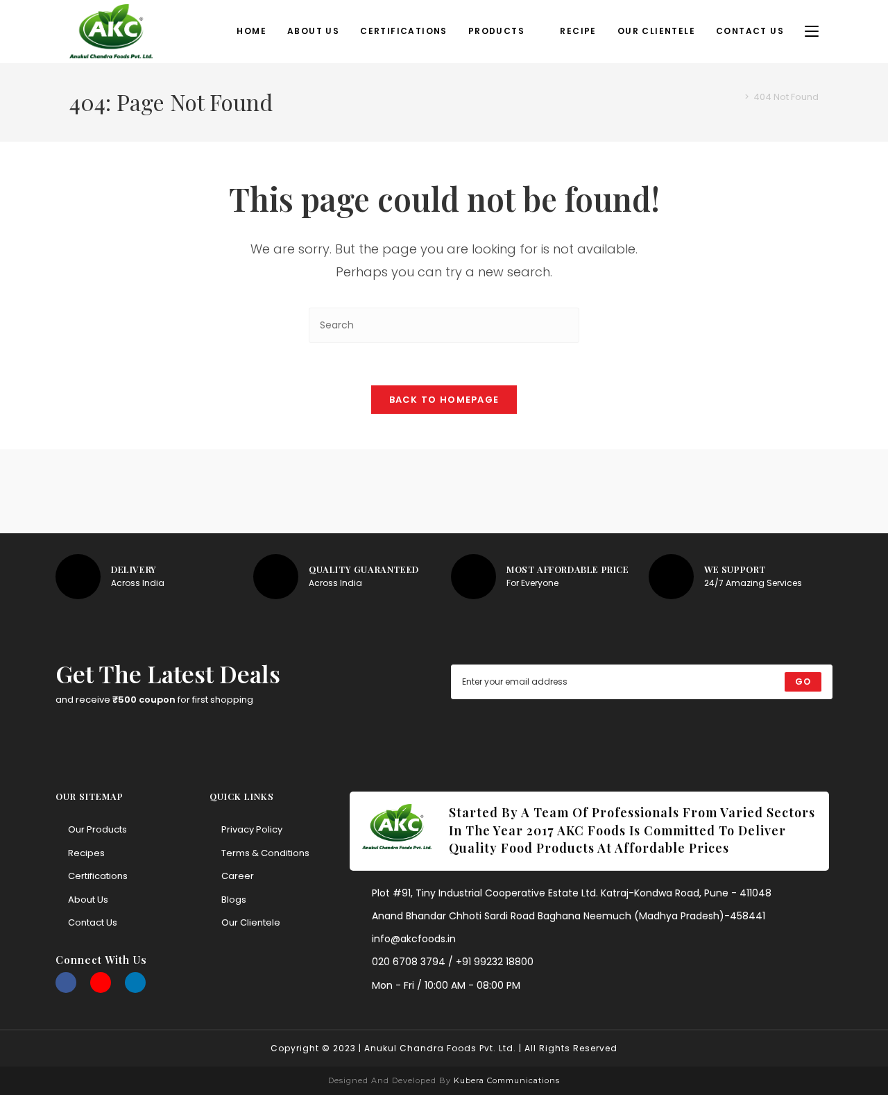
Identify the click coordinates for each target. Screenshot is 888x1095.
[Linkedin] (135, 982)
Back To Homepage (444, 399)
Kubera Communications (505, 1080)
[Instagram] (100, 982)
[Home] (736, 96)
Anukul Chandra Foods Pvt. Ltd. (440, 1048)
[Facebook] (66, 982)
